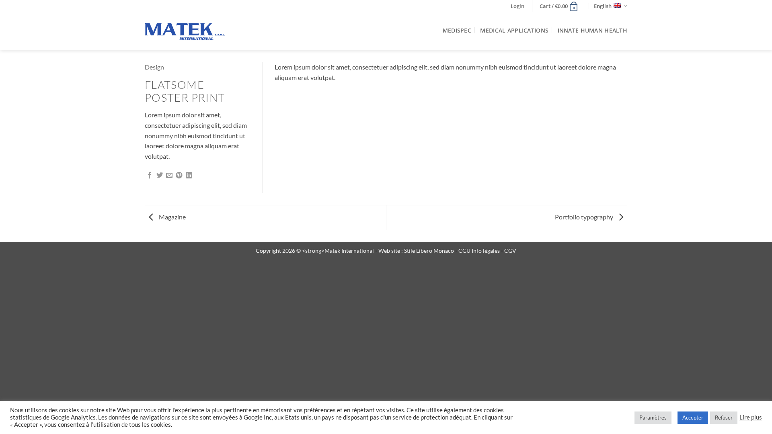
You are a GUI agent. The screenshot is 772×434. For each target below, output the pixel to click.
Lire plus (750, 417)
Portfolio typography (584, 217)
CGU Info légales (479, 250)
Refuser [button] (724, 417)
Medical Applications (514, 30)
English (603, 6)
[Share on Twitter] (159, 175)
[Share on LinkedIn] (189, 175)
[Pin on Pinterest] (179, 175)
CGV (510, 250)
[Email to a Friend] (169, 175)
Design (154, 67)
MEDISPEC (457, 30)
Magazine (172, 217)
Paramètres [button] (653, 417)
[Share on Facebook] (149, 175)
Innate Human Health (592, 30)
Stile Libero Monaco (429, 250)
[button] (517, 6)
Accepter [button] (692, 417)
